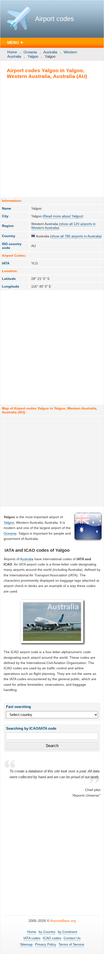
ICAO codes (52, 938)
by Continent (67, 932)
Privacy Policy (45, 944)
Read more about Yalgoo (63, 216)
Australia (50, 52)
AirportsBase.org (63, 921)
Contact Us (72, 938)
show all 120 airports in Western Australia (63, 226)
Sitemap (26, 944)
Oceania (30, 52)
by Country (47, 932)
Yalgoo (33, 56)
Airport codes (54, 18)
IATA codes (31, 938)
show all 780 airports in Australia (76, 236)
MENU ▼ (15, 42)
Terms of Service (71, 944)
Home (12, 52)
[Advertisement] (52, 138)
